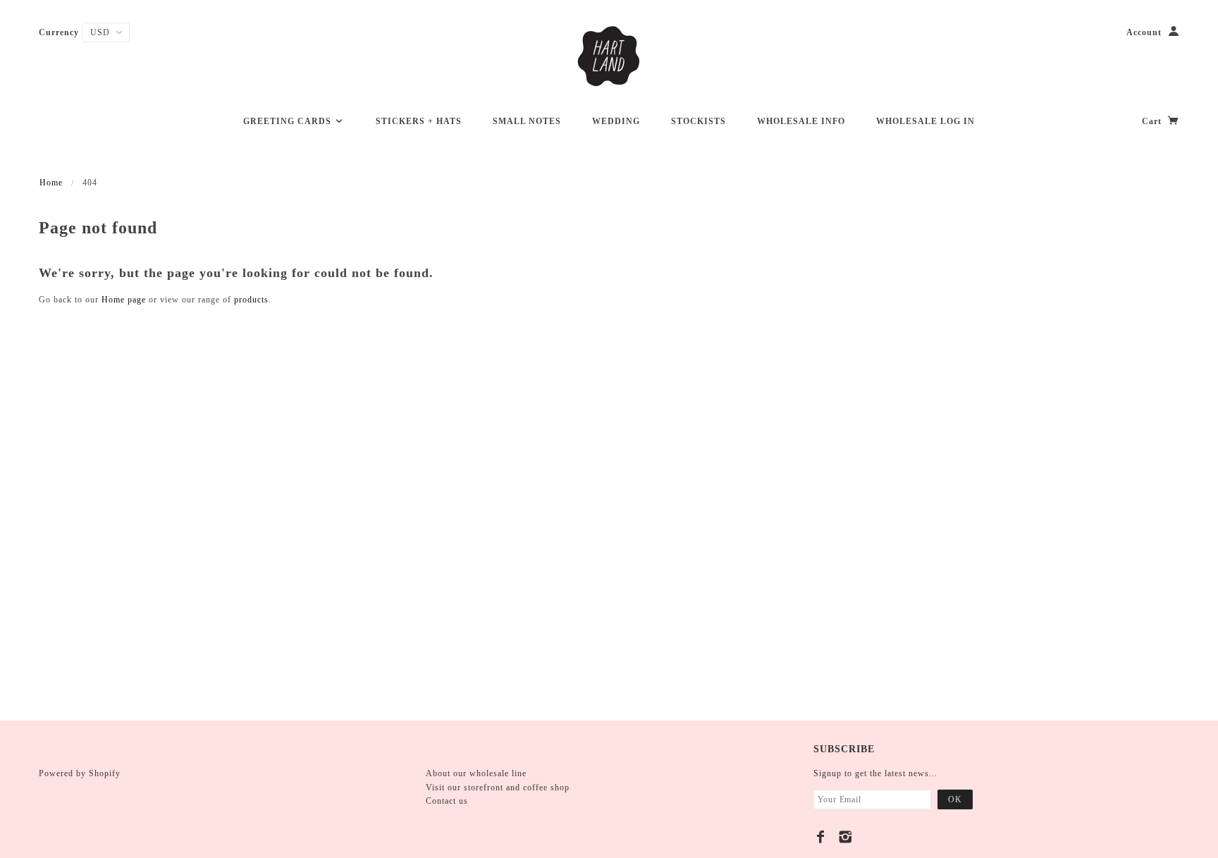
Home (51, 183)
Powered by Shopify (80, 773)
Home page (124, 300)
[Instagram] (845, 837)
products (251, 300)
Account (1144, 32)
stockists (698, 121)
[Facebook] (820, 837)
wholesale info (801, 121)
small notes (527, 121)
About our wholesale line (476, 773)
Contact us (447, 801)
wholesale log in (925, 121)
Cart (1153, 121)
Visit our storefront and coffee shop (498, 787)
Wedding (616, 121)
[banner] (609, 56)
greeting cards (288, 121)
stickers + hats (419, 121)
